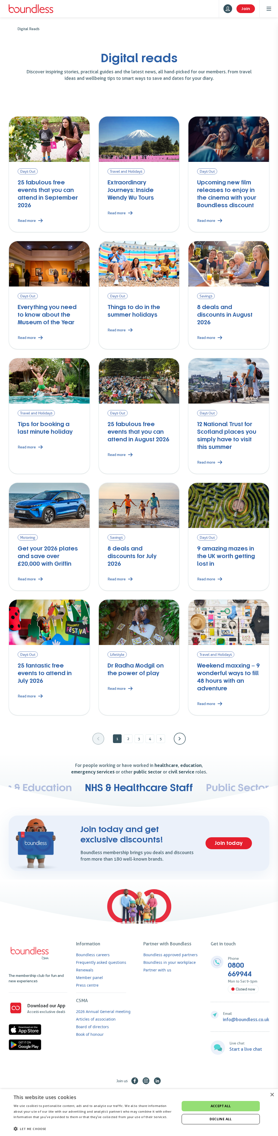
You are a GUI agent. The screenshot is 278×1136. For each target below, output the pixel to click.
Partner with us (157, 970)
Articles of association (96, 1019)
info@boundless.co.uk (246, 1019)
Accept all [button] (221, 1106)
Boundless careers (93, 954)
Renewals (84, 970)
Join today (229, 843)
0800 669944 (240, 970)
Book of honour (90, 1034)
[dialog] (139, 1112)
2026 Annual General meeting (103, 1011)
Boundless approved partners (170, 954)
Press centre (87, 985)
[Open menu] (269, 9)
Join (245, 9)
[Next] (180, 739)
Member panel (89, 977)
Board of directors (92, 1026)
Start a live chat (245, 1049)
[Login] (227, 8)
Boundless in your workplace (169, 962)
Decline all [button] (221, 1119)
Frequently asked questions (101, 962)
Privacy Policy (24, 1122)
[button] (94, 1128)
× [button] (272, 1095)
